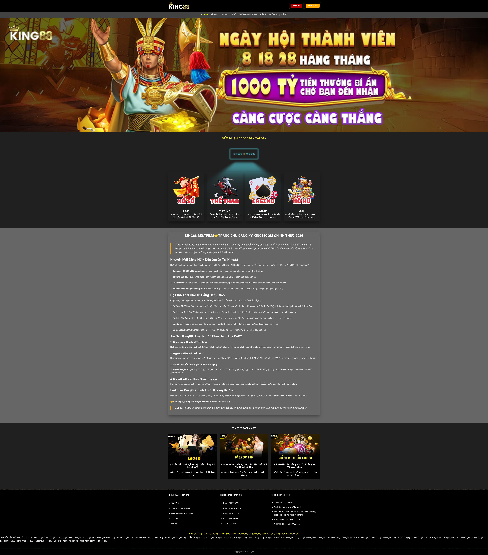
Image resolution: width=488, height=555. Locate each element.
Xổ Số (284, 14)
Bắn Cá (214, 14)
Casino (224, 14)
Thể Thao (273, 14)
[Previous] (173, 450)
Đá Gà (233, 14)
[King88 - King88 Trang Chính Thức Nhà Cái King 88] (178, 5)
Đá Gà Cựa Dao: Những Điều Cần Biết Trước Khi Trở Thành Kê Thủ (244, 465)
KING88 (204, 14)
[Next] (314, 450)
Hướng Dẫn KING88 (248, 14)
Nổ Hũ (263, 14)
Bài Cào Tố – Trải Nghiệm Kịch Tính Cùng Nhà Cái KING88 (192, 465)
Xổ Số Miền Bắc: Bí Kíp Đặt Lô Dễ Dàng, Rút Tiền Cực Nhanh (295, 465)
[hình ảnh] (172, 523)
